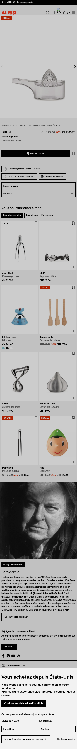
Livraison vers (10, 721)
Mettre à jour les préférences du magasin (25, 739)
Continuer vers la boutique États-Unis (23, 703)
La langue (45, 721)
